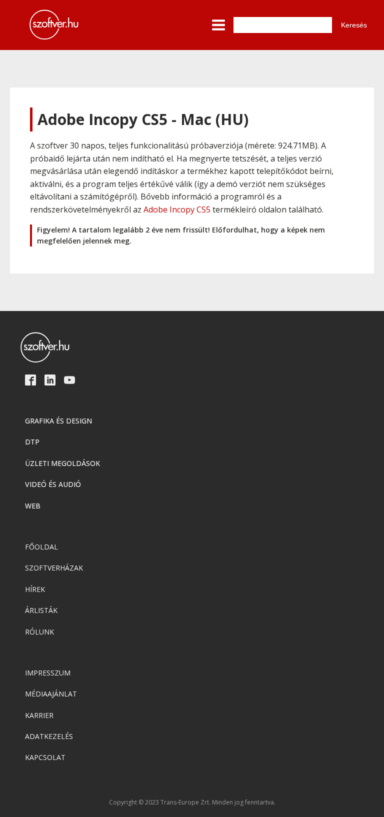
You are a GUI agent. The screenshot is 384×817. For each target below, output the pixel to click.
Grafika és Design (58, 421)
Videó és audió (53, 484)
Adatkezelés (49, 736)
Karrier (39, 715)
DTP (32, 441)
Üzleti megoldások (62, 463)
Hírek (35, 589)
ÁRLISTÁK (41, 610)
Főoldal (41, 547)
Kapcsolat (45, 757)
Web (32, 505)
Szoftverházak (54, 567)
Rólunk (39, 631)
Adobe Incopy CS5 (177, 209)
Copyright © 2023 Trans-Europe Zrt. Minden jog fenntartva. (192, 802)
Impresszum (47, 673)
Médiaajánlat (51, 693)
